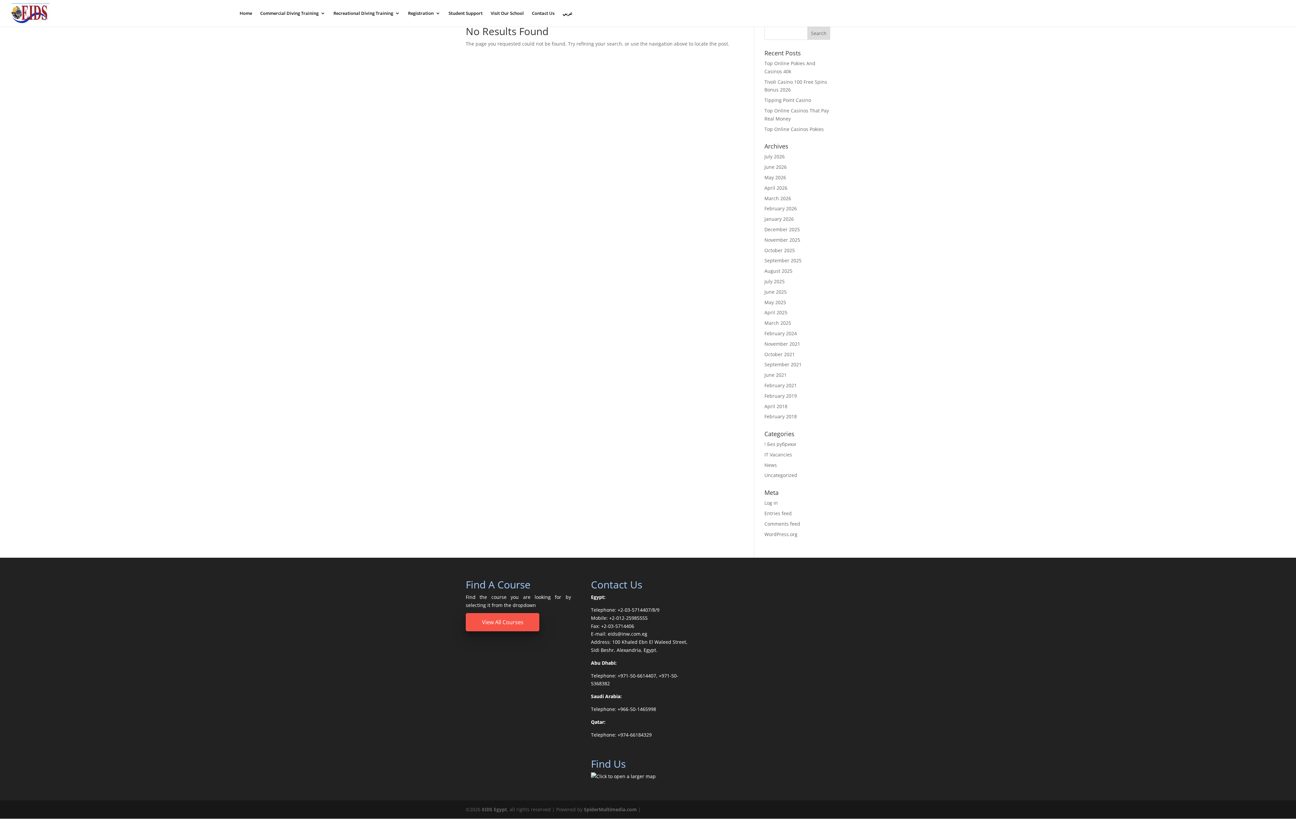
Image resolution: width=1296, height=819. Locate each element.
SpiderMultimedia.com (610, 809)
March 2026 (777, 198)
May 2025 (775, 302)
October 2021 (779, 354)
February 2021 (780, 385)
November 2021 (782, 344)
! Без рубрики (780, 444)
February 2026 (780, 208)
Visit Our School (507, 13)
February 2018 (780, 416)
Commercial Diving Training (289, 13)
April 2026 (775, 188)
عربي (568, 13)
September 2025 (783, 260)
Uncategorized (780, 475)
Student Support (466, 13)
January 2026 (779, 219)
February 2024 (780, 333)
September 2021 (783, 364)
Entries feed (778, 513)
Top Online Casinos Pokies (794, 129)
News (770, 465)
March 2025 (777, 323)
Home (246, 13)
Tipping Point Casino (787, 100)
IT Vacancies (778, 454)
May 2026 (775, 177)
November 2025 (782, 240)
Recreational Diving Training (363, 13)
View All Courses (502, 622)
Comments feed (782, 524)
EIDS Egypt (494, 809)
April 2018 (775, 406)
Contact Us (543, 13)
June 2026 (775, 167)
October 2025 (779, 250)
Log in (771, 503)
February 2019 (780, 396)
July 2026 (774, 156)
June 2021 (775, 375)
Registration (421, 13)
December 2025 (782, 229)
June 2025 (775, 292)
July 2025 (774, 281)
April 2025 (775, 312)
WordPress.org (781, 534)
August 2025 (778, 271)
